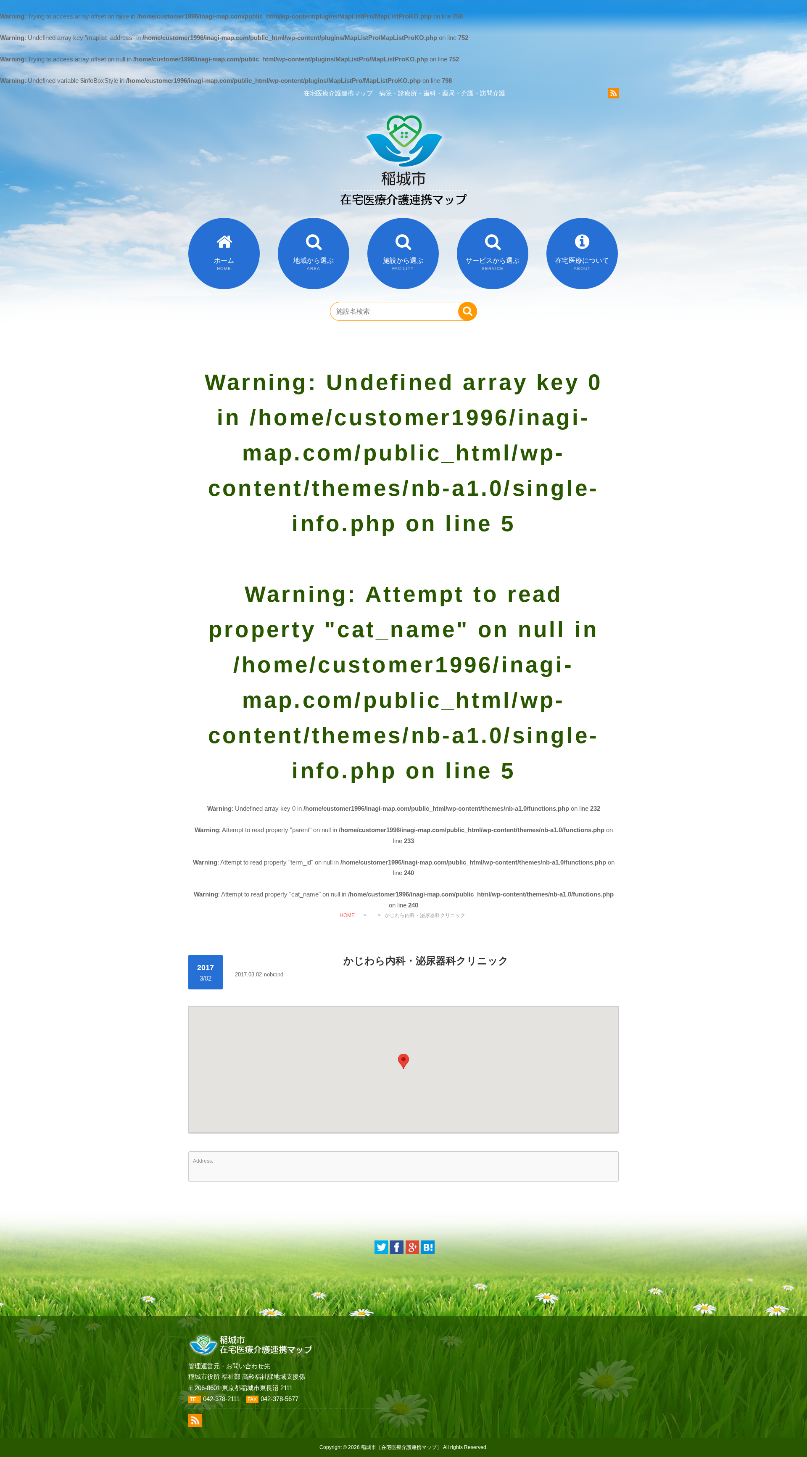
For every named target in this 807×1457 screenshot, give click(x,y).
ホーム (224, 264)
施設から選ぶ (403, 264)
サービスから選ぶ (493, 264)
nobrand (273, 974)
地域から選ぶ (313, 264)
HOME (347, 915)
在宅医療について (582, 264)
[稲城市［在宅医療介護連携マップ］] (403, 215)
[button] (403, 1061)
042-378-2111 (221, 1398)
